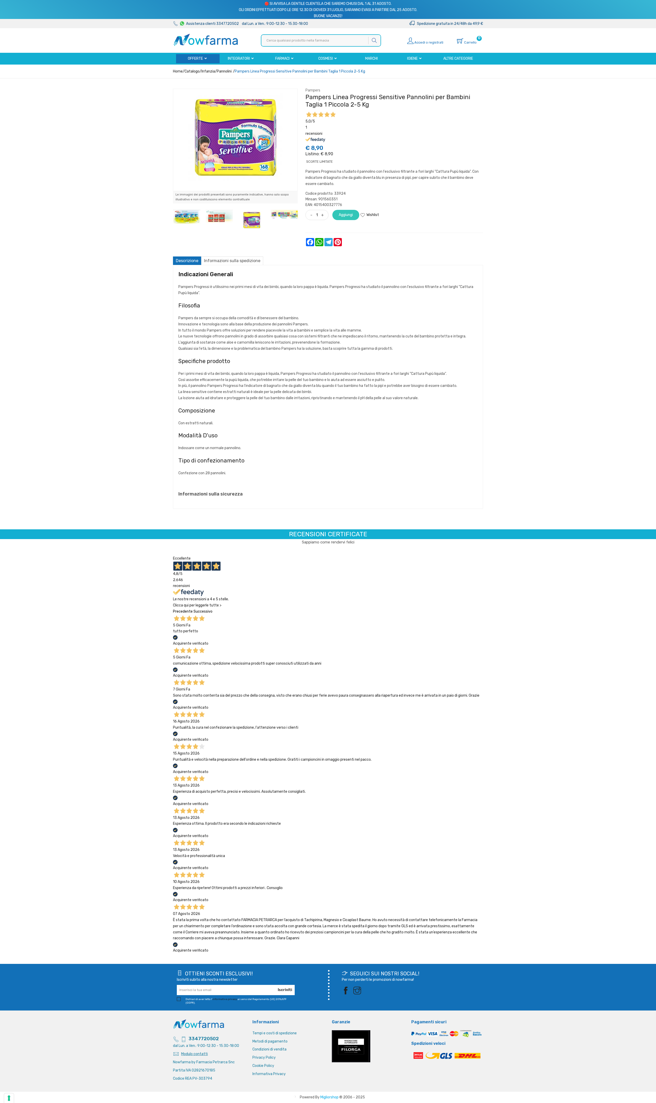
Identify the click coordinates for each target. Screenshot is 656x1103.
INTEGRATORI (239, 58)
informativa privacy (224, 999)
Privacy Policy (264, 1057)
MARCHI (371, 58)
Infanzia (208, 71)
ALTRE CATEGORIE (458, 58)
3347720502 (204, 1039)
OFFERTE (196, 58)
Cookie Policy (263, 1066)
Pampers (312, 90)
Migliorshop (329, 1097)
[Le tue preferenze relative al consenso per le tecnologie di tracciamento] (9, 1098)
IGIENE (412, 58)
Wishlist (372, 215)
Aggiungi (346, 215)
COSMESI (326, 58)
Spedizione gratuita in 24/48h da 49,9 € (449, 24)
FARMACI (282, 58)
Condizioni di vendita (269, 1049)
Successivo (202, 611)
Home (178, 71)
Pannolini (224, 71)
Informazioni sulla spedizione (232, 260)
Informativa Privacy (269, 1074)
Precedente (183, 611)
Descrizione (187, 260)
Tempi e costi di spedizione (274, 1033)
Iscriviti (285, 990)
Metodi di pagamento (270, 1041)
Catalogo (192, 71)
